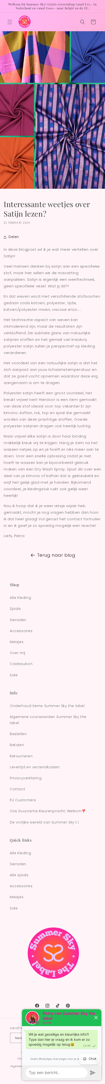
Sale (14, 675)
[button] (9, 22)
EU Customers (23, 800)
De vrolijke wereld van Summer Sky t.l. (45, 822)
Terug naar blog (56, 555)
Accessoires (21, 630)
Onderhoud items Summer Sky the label (47, 705)
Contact (17, 789)
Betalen (17, 744)
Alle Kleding (20, 597)
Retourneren (21, 756)
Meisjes (16, 641)
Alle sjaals (19, 875)
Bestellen (18, 733)
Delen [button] (14, 236)
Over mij (17, 652)
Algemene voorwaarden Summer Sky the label (48, 719)
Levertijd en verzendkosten (35, 767)
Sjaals (15, 608)
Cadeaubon (21, 663)
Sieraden (18, 619)
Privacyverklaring (26, 778)
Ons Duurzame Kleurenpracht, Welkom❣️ (48, 811)
